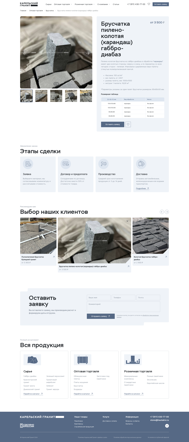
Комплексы (78, 424)
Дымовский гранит (32, 389)
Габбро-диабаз (30, 376)
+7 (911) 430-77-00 (136, 4)
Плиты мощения (81, 382)
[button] (87, 53)
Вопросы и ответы (133, 421)
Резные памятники (155, 376)
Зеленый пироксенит (55, 376)
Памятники (78, 421)
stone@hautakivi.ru (159, 420)
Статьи (116, 4)
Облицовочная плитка (80, 377)
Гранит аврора (52, 389)
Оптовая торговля (62, 4)
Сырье (48, 4)
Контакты (129, 424)
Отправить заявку (99, 316)
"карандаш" (158, 61)
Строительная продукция (84, 427)
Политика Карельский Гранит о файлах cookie (92, 437)
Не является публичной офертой (158, 437)
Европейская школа (155, 383)
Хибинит (50, 386)
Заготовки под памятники (103, 377)
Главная (23, 10)
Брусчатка (50, 10)
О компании (102, 4)
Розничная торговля (83, 4)
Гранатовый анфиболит (51, 381)
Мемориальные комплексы (130, 377)
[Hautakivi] (42, 417)
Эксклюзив (152, 380)
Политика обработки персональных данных (127, 437)
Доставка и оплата (110, 421)
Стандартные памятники (130, 383)
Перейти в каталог (32, 394)
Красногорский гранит (30, 381)
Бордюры (78, 389)
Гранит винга (29, 386)
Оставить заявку (160, 4)
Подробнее (141, 188)
